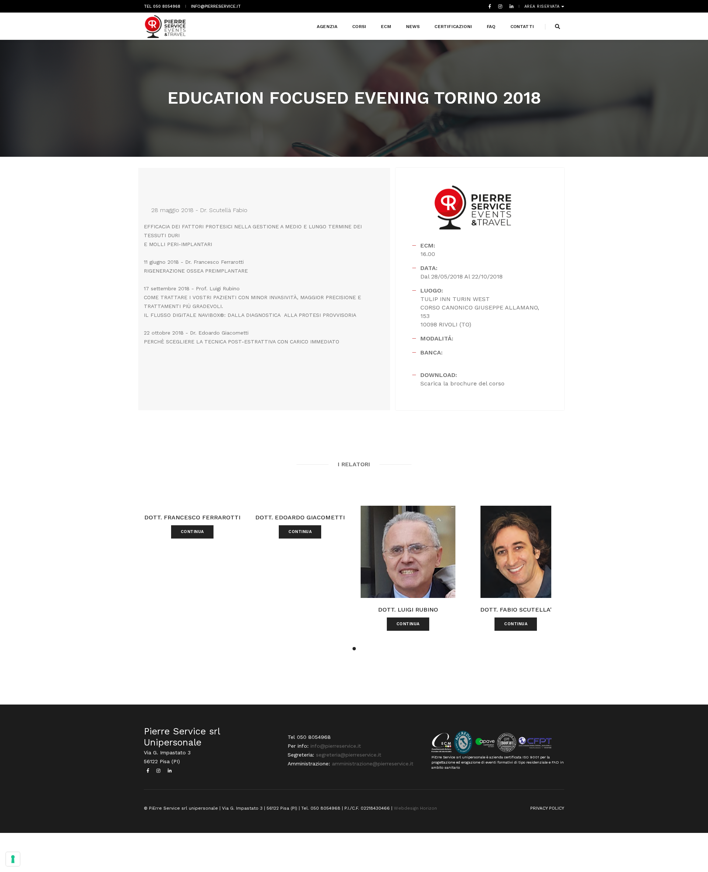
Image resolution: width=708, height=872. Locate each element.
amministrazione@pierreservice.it (372, 764)
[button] (354, 648)
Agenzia (327, 26)
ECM (386, 26)
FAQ (491, 26)
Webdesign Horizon (415, 808)
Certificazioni (453, 26)
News (413, 26)
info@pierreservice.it (216, 6)
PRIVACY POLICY (547, 808)
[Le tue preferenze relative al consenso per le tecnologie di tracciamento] (13, 859)
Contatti (522, 26)
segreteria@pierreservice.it (348, 755)
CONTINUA (192, 531)
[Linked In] (510, 6)
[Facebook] (490, 6)
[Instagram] (500, 6)
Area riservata (543, 6)
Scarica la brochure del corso (462, 383)
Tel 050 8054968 (162, 6)
